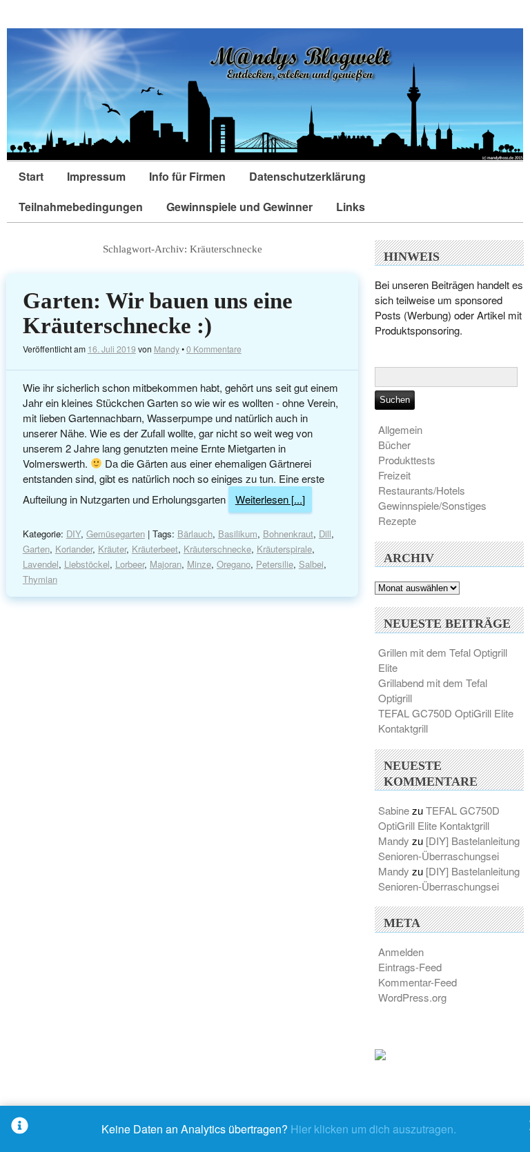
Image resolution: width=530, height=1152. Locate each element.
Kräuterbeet (155, 548)
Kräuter (112, 548)
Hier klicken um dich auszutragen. (373, 1129)
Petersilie (274, 563)
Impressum (96, 176)
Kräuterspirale (284, 548)
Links (350, 207)
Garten (36, 548)
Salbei (311, 563)
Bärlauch (195, 533)
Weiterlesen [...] (270, 499)
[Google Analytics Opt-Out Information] (19, 1129)
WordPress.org (412, 997)
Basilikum (237, 533)
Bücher (394, 444)
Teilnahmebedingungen (81, 207)
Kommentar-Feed (417, 982)
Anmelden (401, 951)
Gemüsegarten (115, 533)
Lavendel (41, 563)
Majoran (165, 563)
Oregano (234, 563)
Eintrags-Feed (410, 967)
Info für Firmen (187, 176)
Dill (325, 533)
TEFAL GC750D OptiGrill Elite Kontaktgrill (439, 818)
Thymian (40, 579)
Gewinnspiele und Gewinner (239, 207)
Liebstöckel (87, 563)
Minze (199, 563)
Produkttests (406, 460)
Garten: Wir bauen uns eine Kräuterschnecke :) (158, 313)
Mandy (166, 349)
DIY (73, 533)
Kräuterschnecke (217, 548)
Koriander (73, 548)
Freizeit (394, 475)
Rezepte (397, 520)
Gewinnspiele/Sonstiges (432, 505)
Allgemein (400, 429)
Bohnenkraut (288, 533)
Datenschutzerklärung (307, 176)
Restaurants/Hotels (421, 490)
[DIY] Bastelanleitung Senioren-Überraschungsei (449, 848)
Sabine (393, 810)
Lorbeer (129, 563)
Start (31, 176)
